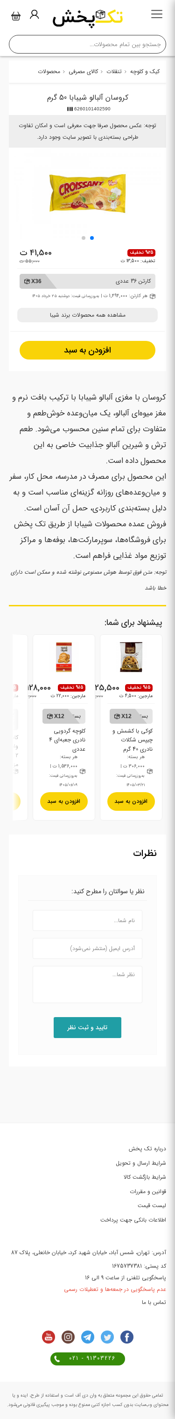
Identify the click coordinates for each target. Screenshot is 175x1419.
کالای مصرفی (83, 71)
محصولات (49, 71)
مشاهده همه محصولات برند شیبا (88, 315)
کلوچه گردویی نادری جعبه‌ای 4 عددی (66, 732)
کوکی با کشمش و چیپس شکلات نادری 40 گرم (132, 732)
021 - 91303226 (92, 1358)
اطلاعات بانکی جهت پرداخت (133, 1219)
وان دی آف (85, 1395)
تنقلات (114, 71)
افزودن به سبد (87, 350)
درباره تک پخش (147, 1148)
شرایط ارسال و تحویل (141, 1163)
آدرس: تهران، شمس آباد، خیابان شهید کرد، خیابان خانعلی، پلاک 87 (88, 1252)
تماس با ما (154, 1302)
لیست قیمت (152, 1205)
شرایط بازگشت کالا (145, 1177)
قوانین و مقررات (148, 1191)
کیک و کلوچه (145, 71)
